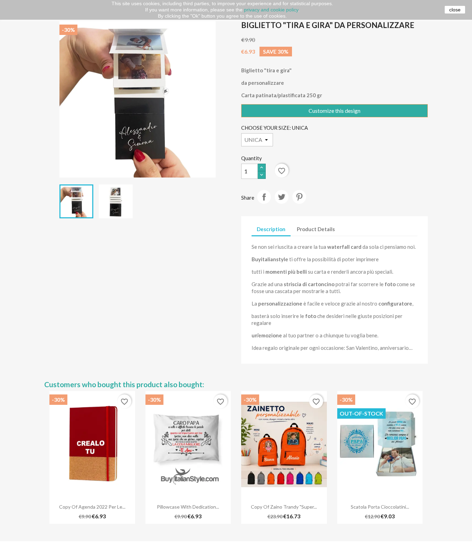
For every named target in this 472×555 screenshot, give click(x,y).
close (455, 9)
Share (264, 197)
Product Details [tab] (316, 229)
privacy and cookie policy (271, 9)
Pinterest (299, 197)
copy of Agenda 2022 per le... (92, 507)
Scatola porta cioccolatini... (380, 507)
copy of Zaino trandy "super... (284, 507)
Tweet (282, 197)
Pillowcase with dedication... (188, 507)
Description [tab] (271, 229)
